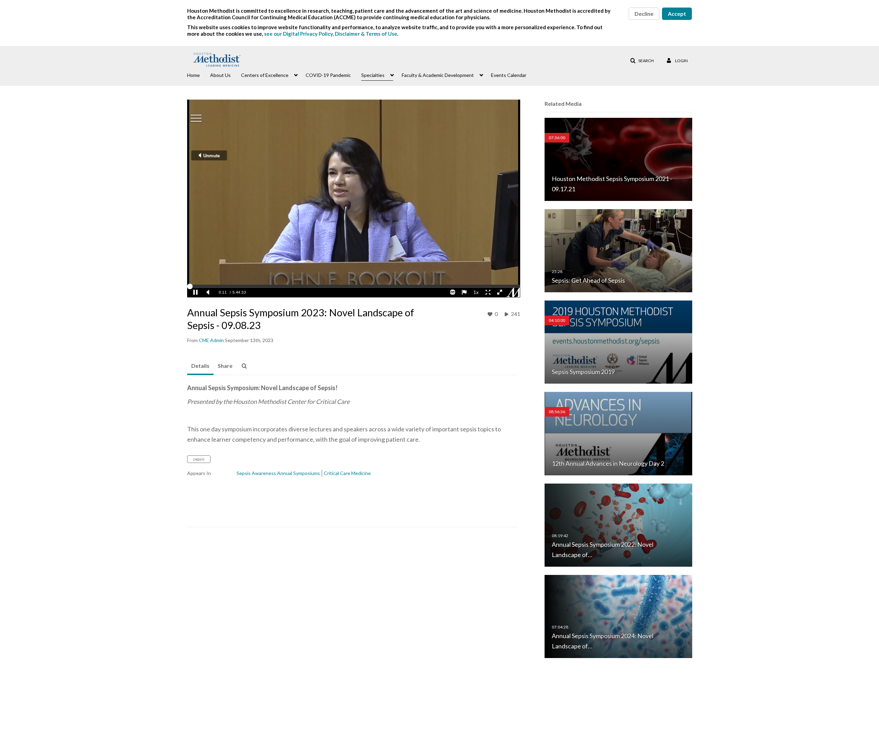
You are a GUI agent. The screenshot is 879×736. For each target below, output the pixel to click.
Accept (677, 13)
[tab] (200, 366)
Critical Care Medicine (347, 473)
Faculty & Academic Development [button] (438, 75)
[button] (642, 61)
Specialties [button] (373, 75)
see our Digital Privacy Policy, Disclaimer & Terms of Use (330, 34)
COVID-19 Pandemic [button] (328, 75)
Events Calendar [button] (508, 75)
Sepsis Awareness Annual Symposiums (278, 473)
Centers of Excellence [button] (264, 75)
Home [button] (193, 75)
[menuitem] (198, 74)
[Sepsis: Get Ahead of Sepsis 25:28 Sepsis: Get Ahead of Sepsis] (618, 250)
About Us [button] (220, 75)
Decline (644, 13)
